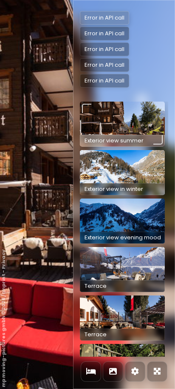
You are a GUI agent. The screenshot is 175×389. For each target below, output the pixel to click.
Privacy (3, 259)
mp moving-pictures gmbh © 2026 (3, 342)
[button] (122, 124)
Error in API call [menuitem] (104, 18)
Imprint (3, 284)
